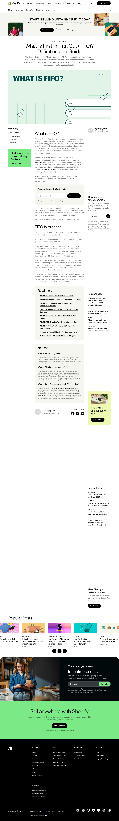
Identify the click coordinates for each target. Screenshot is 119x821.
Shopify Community (60, 765)
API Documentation (81, 755)
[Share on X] (77, 413)
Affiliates (35, 769)
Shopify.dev (78, 752)
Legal (34, 772)
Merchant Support (59, 752)
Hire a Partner (58, 759)
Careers (35, 755)
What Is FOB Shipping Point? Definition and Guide (59, 322)
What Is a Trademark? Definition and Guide (57, 296)
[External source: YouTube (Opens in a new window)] (88, 810)
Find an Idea (19, 10)
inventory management (63, 388)
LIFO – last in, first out (51, 169)
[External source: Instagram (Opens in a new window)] (93, 810)
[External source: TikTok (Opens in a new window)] (98, 810)
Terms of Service (35, 811)
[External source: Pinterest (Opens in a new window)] (109, 810)
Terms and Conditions (95, 228)
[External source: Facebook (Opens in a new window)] (77, 810)
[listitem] (59, 635)
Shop (97, 752)
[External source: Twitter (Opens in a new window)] (83, 810)
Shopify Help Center (60, 755)
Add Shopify (94, 606)
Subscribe (104, 684)
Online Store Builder (39, 790)
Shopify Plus (99, 755)
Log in (92, 3)
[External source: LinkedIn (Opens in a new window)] (103, 810)
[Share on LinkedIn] (82, 413)
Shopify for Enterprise (103, 759)
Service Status (37, 776)
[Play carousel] (59, 651)
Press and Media (38, 762)
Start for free (104, 3)
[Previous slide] (54, 651)
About (34, 752)
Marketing (39, 10)
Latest (48, 10)
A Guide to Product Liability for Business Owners (59, 332)
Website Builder (37, 793)
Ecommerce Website (39, 797)
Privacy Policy (89, 692)
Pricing (49, 3)
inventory (38, 162)
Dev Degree (78, 759)
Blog (10, 10)
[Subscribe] (108, 216)
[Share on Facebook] (72, 413)
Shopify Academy (59, 762)
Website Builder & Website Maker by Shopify (57, 336)
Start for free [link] (74, 196)
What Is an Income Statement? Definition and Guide (60, 300)
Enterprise (57, 3)
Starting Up (29, 10)
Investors (35, 759)
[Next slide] (65, 651)
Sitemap (61, 811)
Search (106, 10)
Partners (35, 765)
